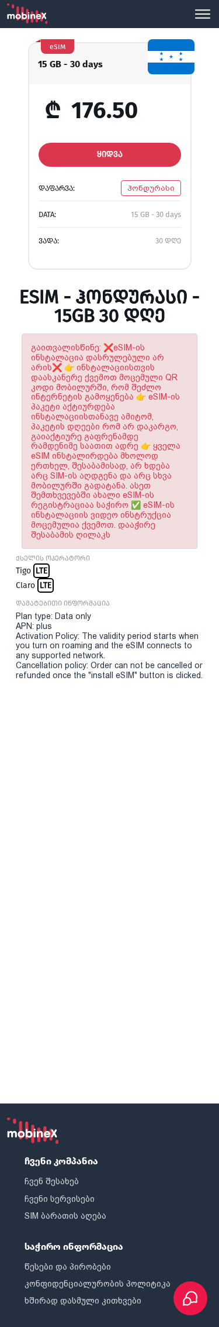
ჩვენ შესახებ (52, 1181)
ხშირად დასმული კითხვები (83, 1300)
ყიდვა (110, 154)
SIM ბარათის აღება (65, 1216)
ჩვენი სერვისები (60, 1199)
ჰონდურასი (151, 188)
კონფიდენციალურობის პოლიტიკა (98, 1283)
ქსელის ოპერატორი (53, 558)
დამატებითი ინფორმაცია (63, 603)
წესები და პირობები (68, 1266)
